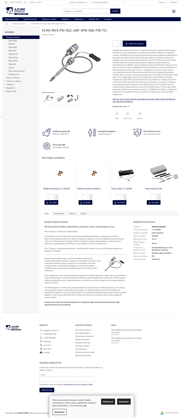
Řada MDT (13, 47)
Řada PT (12, 44)
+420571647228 (49, 334)
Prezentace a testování (84, 336)
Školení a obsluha (82, 339)
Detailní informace (120, 106)
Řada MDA (13, 40)
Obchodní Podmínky (83, 355)
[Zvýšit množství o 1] (121, 42)
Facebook (47, 341)
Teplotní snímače (12, 78)
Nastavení (59, 412)
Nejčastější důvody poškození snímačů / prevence (126, 331)
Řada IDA (12, 64)
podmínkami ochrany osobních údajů (78, 384)
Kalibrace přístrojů (82, 342)
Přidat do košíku (134, 44)
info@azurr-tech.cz (50, 330)
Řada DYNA (13, 61)
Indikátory (10, 84)
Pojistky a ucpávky (13, 81)
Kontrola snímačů (82, 346)
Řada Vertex (13, 57)
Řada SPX (12, 51)
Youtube (46, 352)
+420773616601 (49, 338)
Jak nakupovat (81, 349)
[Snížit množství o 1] (121, 45)
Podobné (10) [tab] (59, 213)
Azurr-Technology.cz (78, 2)
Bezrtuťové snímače (17, 71)
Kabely (11, 67)
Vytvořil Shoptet (171, 413)
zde (85, 405)
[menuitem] (11, 19)
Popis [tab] (47, 213)
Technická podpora (100, 2)
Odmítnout (108, 401)
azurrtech (47, 345)
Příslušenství (14, 74)
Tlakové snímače (12, 37)
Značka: (48, 34)
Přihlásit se (47, 390)
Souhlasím (124, 401)
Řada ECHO (13, 54)
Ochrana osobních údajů (85, 352)
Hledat (115, 11)
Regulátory (10, 88)
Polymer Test (11, 91)
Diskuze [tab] (72, 213)
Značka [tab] (83, 213)
